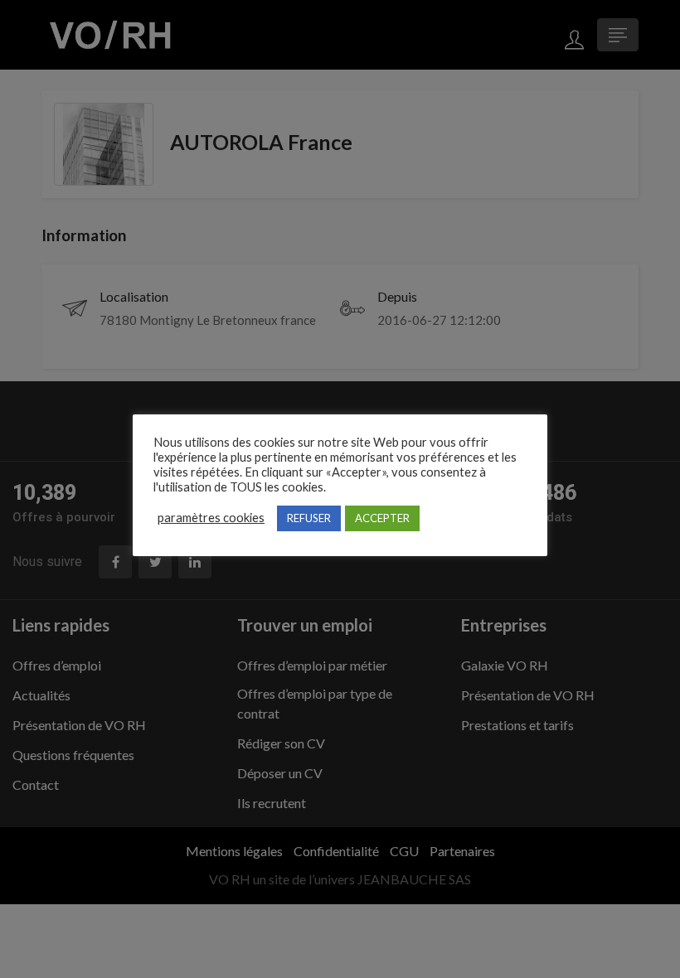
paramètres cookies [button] (211, 518)
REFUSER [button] (309, 518)
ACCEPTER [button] (382, 518)
